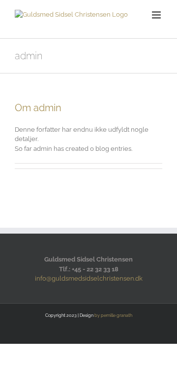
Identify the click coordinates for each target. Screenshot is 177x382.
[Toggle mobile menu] (157, 15)
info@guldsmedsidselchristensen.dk (89, 278)
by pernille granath (113, 315)
